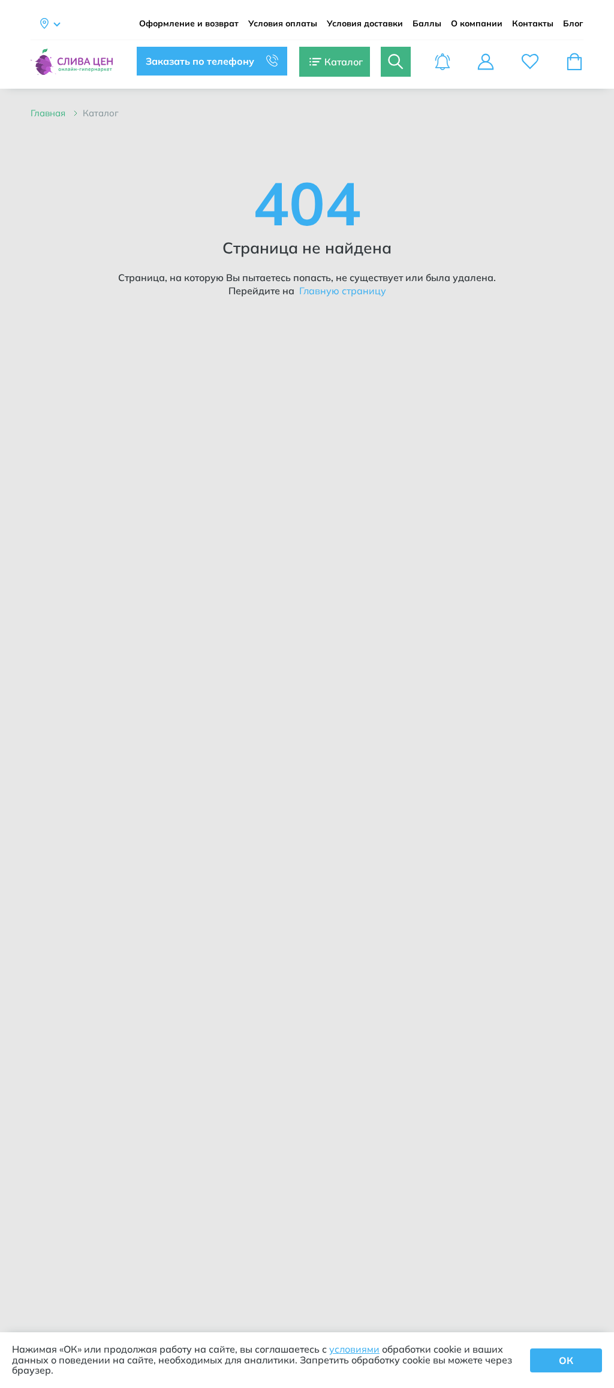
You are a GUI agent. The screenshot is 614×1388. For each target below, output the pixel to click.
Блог (573, 24)
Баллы (427, 24)
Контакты (532, 24)
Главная (49, 113)
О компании (476, 24)
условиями (354, 1349)
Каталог (101, 113)
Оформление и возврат (189, 24)
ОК (566, 1360)
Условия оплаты (282, 24)
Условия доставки (365, 24)
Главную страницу (341, 291)
